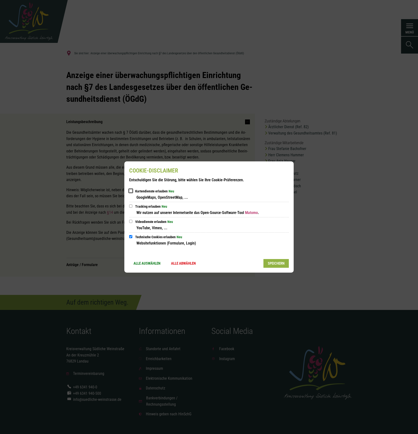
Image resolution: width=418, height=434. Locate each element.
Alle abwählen (183, 263)
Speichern (276, 263)
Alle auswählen (147, 263)
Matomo (251, 212)
